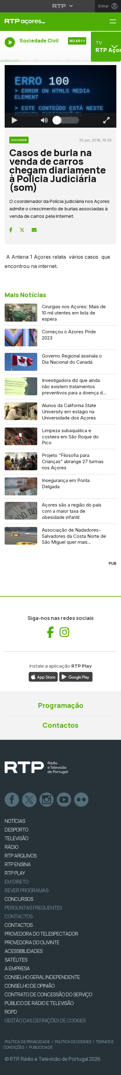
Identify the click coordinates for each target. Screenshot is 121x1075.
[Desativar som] (39, 1067)
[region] (60, 537)
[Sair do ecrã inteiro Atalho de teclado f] (111, 1067)
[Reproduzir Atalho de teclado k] (9, 1067)
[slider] (83, 1067)
